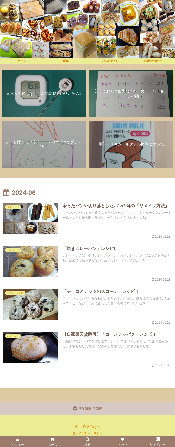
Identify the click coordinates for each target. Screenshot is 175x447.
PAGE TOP (89, 408)
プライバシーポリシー (87, 433)
